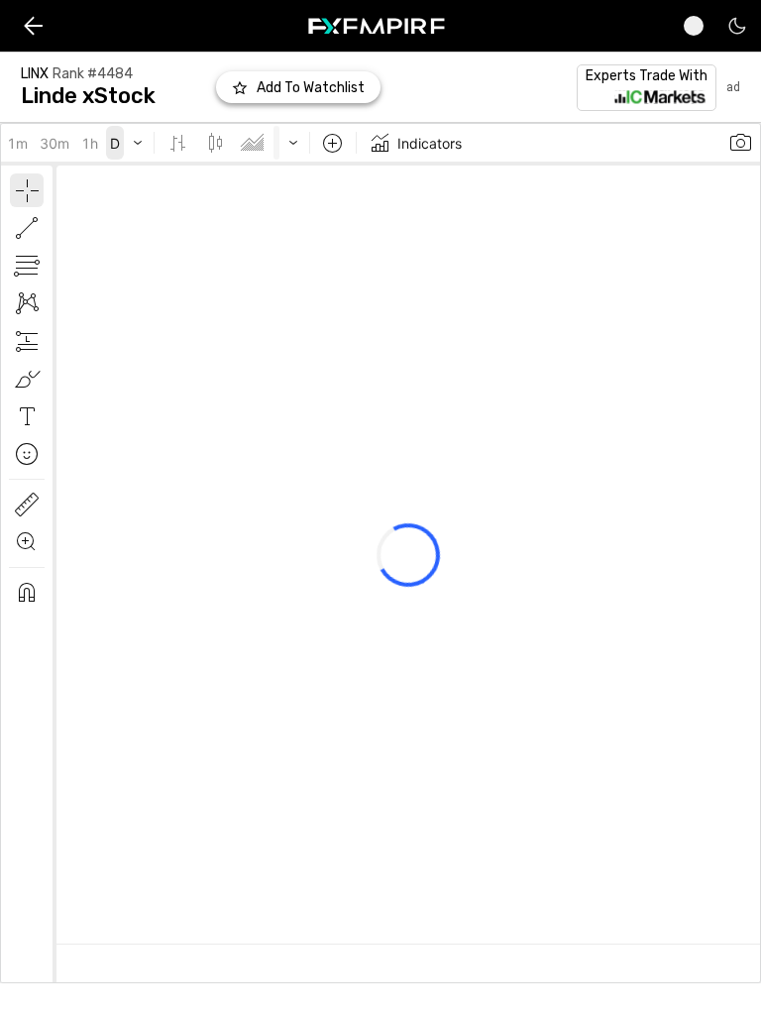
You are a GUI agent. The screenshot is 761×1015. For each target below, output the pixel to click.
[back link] (33, 26)
